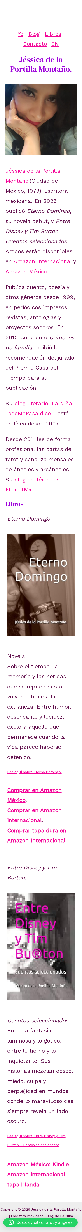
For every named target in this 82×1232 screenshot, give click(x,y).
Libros (53, 34)
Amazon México (26, 271)
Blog (34, 34)
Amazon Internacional (43, 261)
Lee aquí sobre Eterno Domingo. (34, 772)
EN (55, 44)
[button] (40, 1222)
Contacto (35, 44)
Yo (20, 34)
